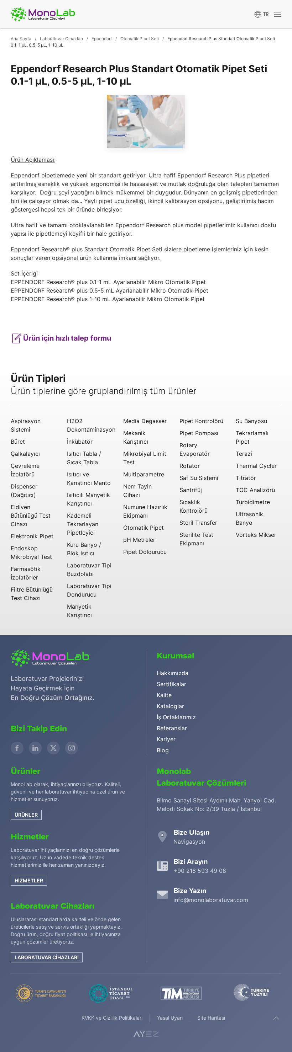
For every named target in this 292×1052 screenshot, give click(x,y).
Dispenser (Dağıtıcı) (24, 490)
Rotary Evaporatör (194, 449)
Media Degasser (145, 420)
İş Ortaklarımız (176, 717)
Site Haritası (211, 1018)
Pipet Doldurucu (145, 551)
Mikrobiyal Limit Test (144, 458)
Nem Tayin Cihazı (137, 490)
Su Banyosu (251, 420)
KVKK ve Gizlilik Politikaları (112, 1018)
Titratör (246, 477)
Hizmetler (29, 880)
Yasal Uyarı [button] (170, 1018)
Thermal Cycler (256, 465)
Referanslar (172, 728)
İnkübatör (80, 441)
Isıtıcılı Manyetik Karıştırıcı (88, 499)
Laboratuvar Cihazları (47, 957)
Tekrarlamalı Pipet (252, 437)
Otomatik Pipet (143, 527)
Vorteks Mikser (256, 534)
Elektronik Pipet (32, 536)
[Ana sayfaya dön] (43, 14)
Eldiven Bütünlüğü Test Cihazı (31, 515)
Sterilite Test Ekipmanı (196, 539)
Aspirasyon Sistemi (26, 425)
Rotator (189, 465)
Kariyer (166, 739)
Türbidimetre (253, 502)
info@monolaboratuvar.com (210, 899)
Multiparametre (143, 474)
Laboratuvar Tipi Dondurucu (89, 590)
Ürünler (26, 815)
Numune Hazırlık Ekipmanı (145, 511)
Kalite (164, 695)
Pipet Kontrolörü (201, 420)
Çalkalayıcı (25, 453)
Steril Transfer (198, 522)
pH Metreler (139, 539)
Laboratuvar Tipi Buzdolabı (89, 569)
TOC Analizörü (255, 489)
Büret (18, 441)
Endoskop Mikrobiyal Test (31, 552)
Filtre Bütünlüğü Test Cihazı (32, 594)
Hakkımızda (172, 673)
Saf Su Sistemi (198, 477)
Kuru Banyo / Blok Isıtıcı (84, 549)
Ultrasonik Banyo (249, 518)
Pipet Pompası (198, 433)
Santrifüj (190, 489)
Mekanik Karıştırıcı (135, 437)
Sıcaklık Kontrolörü (193, 506)
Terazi (244, 453)
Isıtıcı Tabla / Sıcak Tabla (84, 458)
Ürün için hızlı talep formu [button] (66, 338)
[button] (261, 14)
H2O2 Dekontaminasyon (90, 425)
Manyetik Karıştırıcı (79, 611)
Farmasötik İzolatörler (26, 573)
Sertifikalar (171, 684)
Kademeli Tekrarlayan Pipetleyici (82, 524)
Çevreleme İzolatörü (25, 470)
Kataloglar (170, 706)
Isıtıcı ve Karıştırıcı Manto (89, 478)
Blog (163, 750)
